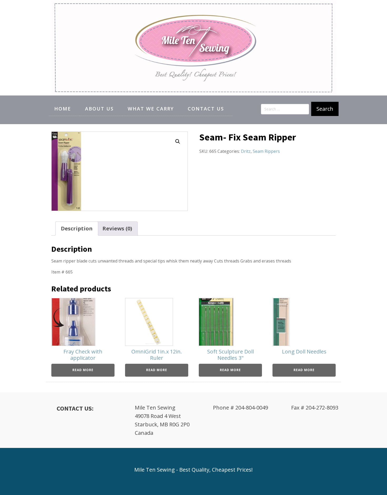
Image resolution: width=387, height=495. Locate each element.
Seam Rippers (266, 151)
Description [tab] (77, 228)
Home (62, 108)
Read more (82, 370)
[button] (177, 141)
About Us (99, 108)
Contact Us (206, 108)
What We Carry (151, 108)
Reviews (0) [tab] (117, 228)
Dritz (246, 151)
